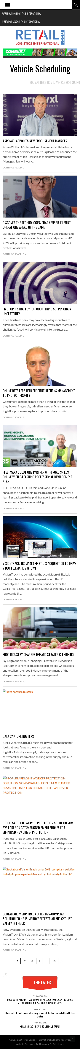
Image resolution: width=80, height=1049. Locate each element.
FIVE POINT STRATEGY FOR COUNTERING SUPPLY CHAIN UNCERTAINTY (37, 311)
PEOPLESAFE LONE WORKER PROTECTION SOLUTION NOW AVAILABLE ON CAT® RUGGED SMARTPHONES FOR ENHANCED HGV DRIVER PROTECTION (38, 827)
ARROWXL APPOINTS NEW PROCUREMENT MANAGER (35, 140)
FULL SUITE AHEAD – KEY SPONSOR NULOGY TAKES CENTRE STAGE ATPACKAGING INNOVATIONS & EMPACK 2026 (40, 1001)
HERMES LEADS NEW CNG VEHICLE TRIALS (40, 1026)
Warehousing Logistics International (21, 13)
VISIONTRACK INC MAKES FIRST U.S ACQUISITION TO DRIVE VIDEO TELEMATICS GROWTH (39, 565)
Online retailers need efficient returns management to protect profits (39, 393)
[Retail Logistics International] (40, 37)
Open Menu (7, 4)
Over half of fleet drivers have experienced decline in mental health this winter (40, 1014)
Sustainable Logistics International (21, 21)
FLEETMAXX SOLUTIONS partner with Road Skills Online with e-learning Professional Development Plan (37, 477)
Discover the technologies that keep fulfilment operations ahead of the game (37, 225)
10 (53, 961)
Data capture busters (18, 736)
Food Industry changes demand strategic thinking (38, 654)
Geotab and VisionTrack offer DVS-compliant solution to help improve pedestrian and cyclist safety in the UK (37, 919)
